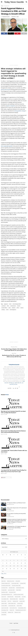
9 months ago (11, 504)
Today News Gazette (14, 2)
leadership (10, 596)
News (4, 601)
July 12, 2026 (4, 414)
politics (4, 603)
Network (13, 307)
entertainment (13, 305)
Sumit (7, 309)
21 (21, 565)
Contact (11, 623)
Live (23, 596)
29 (25, 568)
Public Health (12, 603)
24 (6, 568)
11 (10, 563)
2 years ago (10, 523)
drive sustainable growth (6, 146)
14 (21, 563)
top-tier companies (11, 105)
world (4, 614)
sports (19, 605)
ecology (22, 583)
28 (21, 568)
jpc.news (15, 384)
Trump (4, 612)
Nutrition (15, 601)
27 (17, 568)
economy (4, 587)
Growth (18, 305)
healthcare (4, 592)
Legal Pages (15, 623)
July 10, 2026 (4, 434)
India (10, 307)
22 (25, 565)
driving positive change (19, 110)
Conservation (15, 583)
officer (18, 307)
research (20, 603)
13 (17, 563)
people (22, 601)
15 (25, 563)
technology (5, 610)
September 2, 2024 (15, 16)
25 (10, 568)
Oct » (5, 573)
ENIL (8, 305)
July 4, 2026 (4, 473)
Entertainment (6, 5)
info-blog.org (11, 382)
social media (12, 605)
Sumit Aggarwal (13, 309)
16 (2, 565)
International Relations (7, 594)
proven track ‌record (5, 89)
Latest (4, 596)
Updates (10, 612)
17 (6, 565)
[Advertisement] (14, 50)
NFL (9, 601)
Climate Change (6, 583)
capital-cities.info (17, 382)
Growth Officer (4, 307)
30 (2, 571)
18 (10, 565)
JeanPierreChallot (18, 594)
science (4, 605)
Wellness (17, 612)
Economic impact (16, 585)
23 (2, 568)
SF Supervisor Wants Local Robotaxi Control (16, 502)
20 (17, 565)
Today (12, 610)
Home (2, 5)
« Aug (2, 573)
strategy (3, 309)
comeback (4, 305)
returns (22, 307)
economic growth (6, 585)
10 (6, 563)
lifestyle (17, 596)
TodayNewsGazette (6, 16)
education (12, 587)
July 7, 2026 (4, 453)
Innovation (12, 592)
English (3, 477)
